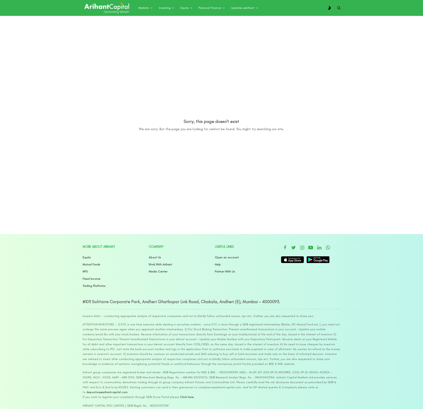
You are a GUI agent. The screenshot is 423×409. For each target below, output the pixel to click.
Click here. (187, 397)
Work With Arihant (160, 264)
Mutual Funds (91, 264)
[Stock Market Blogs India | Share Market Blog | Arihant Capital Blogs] (107, 8)
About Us (155, 257)
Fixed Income (91, 279)
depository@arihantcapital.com (107, 392)
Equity (87, 257)
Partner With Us (225, 271)
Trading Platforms (94, 286)
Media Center (158, 271)
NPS (85, 271)
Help (218, 264)
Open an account (227, 257)
